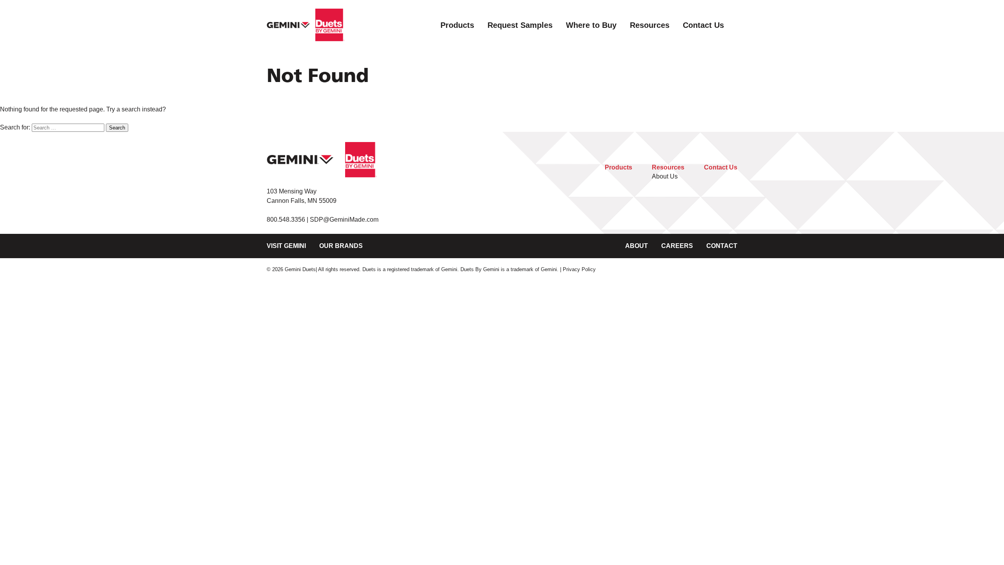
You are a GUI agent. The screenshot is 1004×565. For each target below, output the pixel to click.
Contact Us (703, 25)
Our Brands (341, 245)
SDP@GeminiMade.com (344, 219)
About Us (665, 176)
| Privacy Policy (578, 269)
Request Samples (520, 25)
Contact (721, 245)
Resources (649, 25)
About (636, 245)
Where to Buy (591, 25)
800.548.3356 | (288, 219)
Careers (677, 245)
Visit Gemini (286, 245)
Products (457, 25)
